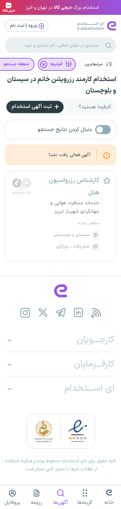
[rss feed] (96, 312)
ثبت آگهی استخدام (32, 107)
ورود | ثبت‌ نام (24, 25)
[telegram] (60, 312)
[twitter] (42, 312)
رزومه (36, 502)
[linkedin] (78, 312)
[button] (97, 64)
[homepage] (60, 290)
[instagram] (25, 312)
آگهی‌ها (60, 502)
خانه (109, 502)
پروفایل (12, 502)
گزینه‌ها (84, 502)
